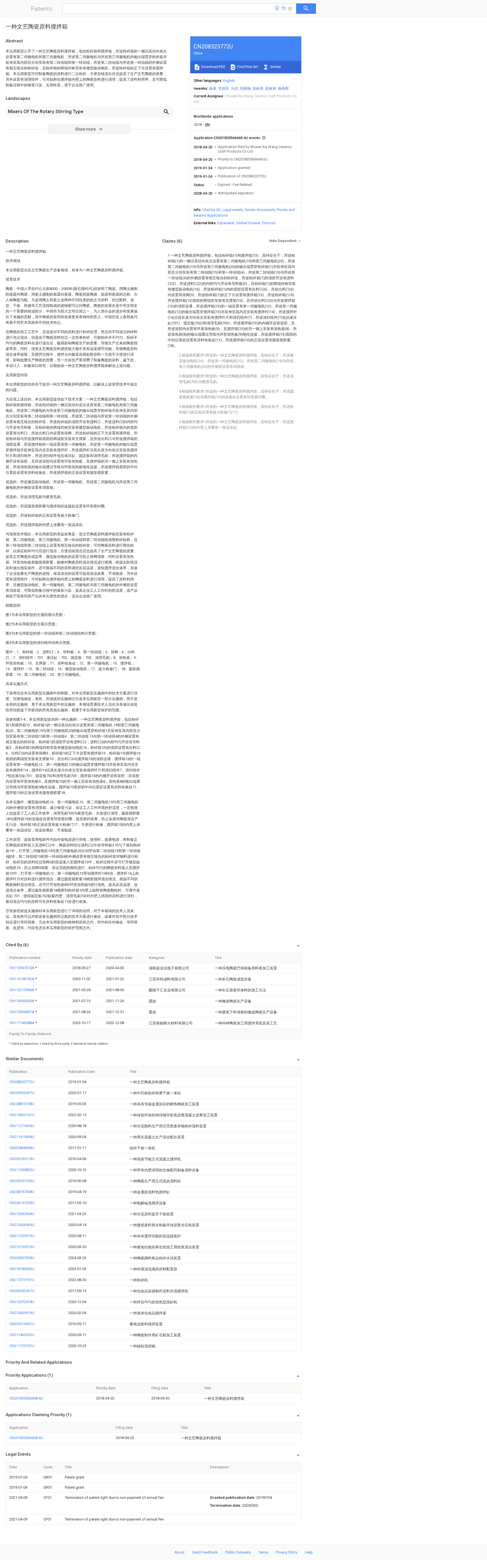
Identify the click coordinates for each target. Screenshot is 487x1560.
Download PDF (212, 67)
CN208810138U (21, 1104)
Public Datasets (238, 1552)
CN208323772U (21, 1082)
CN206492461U (21, 1291)
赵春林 (270, 88)
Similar (275, 67)
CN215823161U (21, 1115)
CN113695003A (22, 1001)
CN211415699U (21, 1137)
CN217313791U (21, 1280)
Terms (263, 1552)
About (179, 1552)
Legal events (232, 210)
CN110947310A (22, 968)
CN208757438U (21, 1192)
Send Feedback (205, 1552)
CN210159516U (21, 1247)
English (229, 80)
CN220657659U (21, 1258)
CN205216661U (21, 1324)
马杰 (234, 88)
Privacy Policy (287, 1552)
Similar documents (260, 210)
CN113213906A (22, 990)
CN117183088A (22, 1023)
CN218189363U (21, 1269)
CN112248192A (22, 979)
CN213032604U (21, 1214)
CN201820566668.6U (26, 1398)
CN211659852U (21, 1170)
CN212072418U (21, 1302)
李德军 (223, 88)
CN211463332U (21, 1335)
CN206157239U (21, 1203)
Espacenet (225, 223)
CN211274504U (21, 1126)
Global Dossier (248, 223)
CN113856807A (22, 1012)
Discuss (268, 223)
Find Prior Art (247, 67)
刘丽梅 (245, 88)
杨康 (212, 88)
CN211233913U (21, 1236)
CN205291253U (21, 1181)
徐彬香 (258, 88)
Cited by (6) (211, 210)
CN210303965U (21, 1225)
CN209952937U (21, 1093)
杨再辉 (283, 88)
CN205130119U (21, 1159)
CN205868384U (21, 1148)
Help (309, 1552)
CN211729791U (21, 1346)
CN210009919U (21, 1313)
